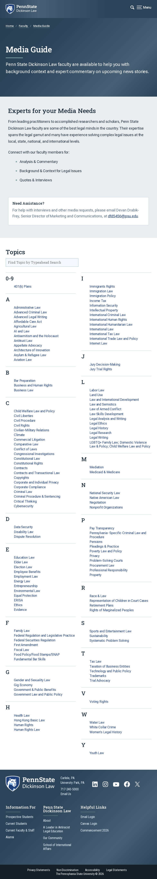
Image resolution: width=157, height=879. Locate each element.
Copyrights (21, 478)
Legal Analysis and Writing (108, 419)
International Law (101, 329)
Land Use (96, 395)
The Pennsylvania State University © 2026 (80, 874)
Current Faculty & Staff (20, 830)
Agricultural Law (25, 326)
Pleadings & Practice (104, 546)
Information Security (104, 305)
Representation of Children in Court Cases (119, 601)
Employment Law (26, 576)
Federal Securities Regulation (34, 640)
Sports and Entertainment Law (110, 631)
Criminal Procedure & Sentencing (37, 496)
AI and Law (21, 331)
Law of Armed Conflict (105, 409)
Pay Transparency (102, 528)
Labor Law (97, 390)
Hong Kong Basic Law (29, 720)
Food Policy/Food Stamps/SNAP (37, 654)
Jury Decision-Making (105, 364)
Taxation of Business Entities (110, 666)
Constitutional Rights (28, 463)
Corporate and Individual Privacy (36, 482)
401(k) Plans (22, 286)
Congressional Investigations (34, 454)
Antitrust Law (23, 341)
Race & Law (98, 596)
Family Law (22, 631)
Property (95, 575)
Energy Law (22, 581)
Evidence (20, 610)
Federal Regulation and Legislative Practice (44, 635)
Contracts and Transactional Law (37, 473)
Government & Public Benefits (35, 690)
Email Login (88, 817)
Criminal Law (23, 492)
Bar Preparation (24, 381)
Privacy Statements (38, 870)
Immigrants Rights (102, 286)
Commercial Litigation (29, 440)
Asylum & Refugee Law (30, 355)
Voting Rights (99, 702)
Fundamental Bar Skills (30, 659)
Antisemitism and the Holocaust (36, 336)
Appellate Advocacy (28, 345)
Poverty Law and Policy (106, 551)
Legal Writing (99, 438)
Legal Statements (116, 870)
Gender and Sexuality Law (32, 680)
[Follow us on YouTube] (116, 786)
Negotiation (98, 502)
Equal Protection (25, 596)
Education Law (24, 557)
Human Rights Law (27, 730)
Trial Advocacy (100, 680)
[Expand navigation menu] (132, 7)
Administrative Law (27, 308)
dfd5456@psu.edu (123, 216)
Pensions (96, 542)
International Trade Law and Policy (114, 339)
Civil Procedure (24, 421)
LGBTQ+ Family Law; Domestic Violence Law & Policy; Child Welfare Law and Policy (120, 444)
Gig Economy (23, 685)
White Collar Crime (103, 727)
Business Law (23, 390)
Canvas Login (89, 824)
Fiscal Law (21, 650)
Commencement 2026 (95, 830)
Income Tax (98, 301)
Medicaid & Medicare (105, 472)
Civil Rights (22, 425)
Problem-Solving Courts (106, 561)
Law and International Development (114, 400)
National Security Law (105, 493)
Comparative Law (26, 444)
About (46, 821)
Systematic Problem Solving (109, 641)
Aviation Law (23, 360)
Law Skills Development (106, 414)
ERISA (18, 600)
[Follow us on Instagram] (106, 786)
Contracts (21, 468)
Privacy (95, 556)
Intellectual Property (104, 310)
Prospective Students (19, 817)
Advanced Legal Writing (30, 317)
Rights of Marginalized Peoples (111, 610)
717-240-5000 (70, 789)
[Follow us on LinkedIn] (95, 786)
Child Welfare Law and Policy (34, 411)
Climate (19, 435)
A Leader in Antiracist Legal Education (56, 829)
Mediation (97, 467)
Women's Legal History (106, 732)
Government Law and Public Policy (38, 694)
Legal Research (100, 433)
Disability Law (23, 532)
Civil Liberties (23, 416)
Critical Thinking (25, 501)
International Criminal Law (108, 315)
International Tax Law (104, 334)
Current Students (16, 824)
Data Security (23, 527)
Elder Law (21, 562)
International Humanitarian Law (111, 325)
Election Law (23, 567)
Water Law (97, 722)
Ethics (18, 605)
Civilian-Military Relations (31, 430)
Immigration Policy (103, 296)
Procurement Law (102, 565)
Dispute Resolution (27, 537)
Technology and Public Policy (110, 671)
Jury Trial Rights (101, 369)
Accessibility (92, 870)
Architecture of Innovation (32, 350)
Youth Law (97, 753)
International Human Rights (108, 320)
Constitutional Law (27, 459)
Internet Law (98, 343)
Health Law (22, 715)
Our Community (52, 838)
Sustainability (99, 636)
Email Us (66, 794)
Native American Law (104, 498)
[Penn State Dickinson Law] (24, 9)
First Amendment (26, 645)
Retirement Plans (101, 605)
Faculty (24, 25)
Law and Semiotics (103, 404)
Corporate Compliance (30, 487)
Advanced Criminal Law (30, 312)
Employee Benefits (27, 572)
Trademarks (98, 676)
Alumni (10, 837)
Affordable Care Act (28, 322)
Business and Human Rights (33, 385)
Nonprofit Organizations (106, 507)
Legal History (99, 428)
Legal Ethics (98, 423)
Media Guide (41, 25)
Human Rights (23, 725)
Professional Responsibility (109, 570)
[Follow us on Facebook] (127, 786)
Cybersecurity (23, 506)
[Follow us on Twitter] (138, 785)
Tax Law (95, 661)
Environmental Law (27, 591)
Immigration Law (101, 291)
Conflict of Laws (25, 449)
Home (10, 25)
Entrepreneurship (26, 586)
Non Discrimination (67, 870)
